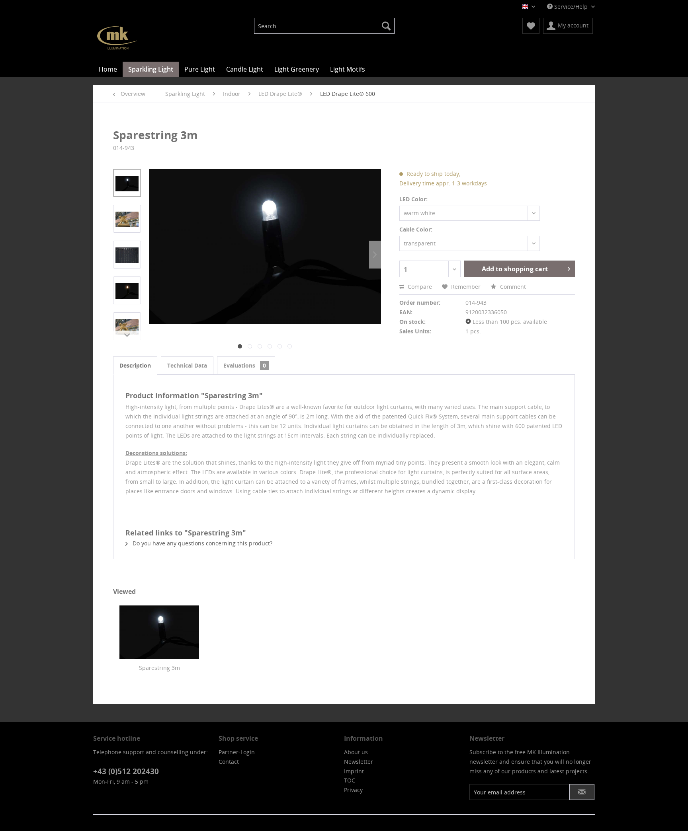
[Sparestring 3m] (159, 632)
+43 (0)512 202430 (126, 771)
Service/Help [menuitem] (571, 6)
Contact (229, 761)
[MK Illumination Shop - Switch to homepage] (117, 38)
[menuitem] (324, 26)
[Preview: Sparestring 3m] (127, 183)
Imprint (354, 771)
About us (356, 752)
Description (135, 365)
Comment (512, 286)
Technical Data (187, 365)
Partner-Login (237, 752)
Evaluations (244, 365)
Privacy (353, 790)
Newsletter (358, 761)
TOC (349, 780)
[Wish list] (530, 26)
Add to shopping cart (515, 269)
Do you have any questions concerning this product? (201, 543)
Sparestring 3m (159, 667)
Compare (419, 286)
